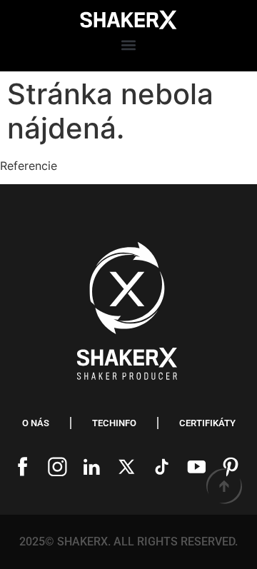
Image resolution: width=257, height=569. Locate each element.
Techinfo (114, 423)
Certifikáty (207, 423)
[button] (128, 45)
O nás (35, 423)
